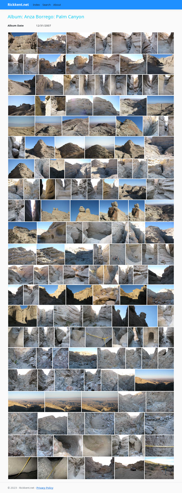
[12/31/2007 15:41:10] (44, 358)
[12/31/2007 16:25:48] (23, 468)
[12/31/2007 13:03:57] (80, 43)
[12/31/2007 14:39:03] (159, 232)
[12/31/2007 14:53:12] (56, 274)
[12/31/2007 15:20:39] (22, 316)
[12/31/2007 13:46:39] (69, 148)
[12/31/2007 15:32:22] (98, 337)
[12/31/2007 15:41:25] (60, 358)
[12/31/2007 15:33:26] (135, 337)
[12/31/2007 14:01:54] (31, 189)
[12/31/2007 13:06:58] (31, 64)
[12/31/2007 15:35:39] (150, 337)
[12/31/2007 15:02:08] (111, 274)
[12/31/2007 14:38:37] (137, 232)
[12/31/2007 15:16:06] (133, 295)
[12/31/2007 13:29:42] (75, 126)
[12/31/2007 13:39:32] (16, 148)
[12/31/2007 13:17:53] (118, 85)
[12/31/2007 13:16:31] (71, 85)
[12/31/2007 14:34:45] (22, 232)
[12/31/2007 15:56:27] (160, 402)
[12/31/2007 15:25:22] (143, 316)
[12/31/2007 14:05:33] (63, 189)
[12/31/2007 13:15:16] (49, 85)
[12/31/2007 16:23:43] (137, 446)
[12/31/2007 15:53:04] (92, 380)
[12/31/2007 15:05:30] (31, 295)
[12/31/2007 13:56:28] (125, 169)
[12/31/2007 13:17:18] (87, 85)
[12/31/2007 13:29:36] (48, 126)
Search (46, 4)
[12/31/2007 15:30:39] (62, 337)
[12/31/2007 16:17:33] (68, 446)
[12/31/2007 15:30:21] (46, 337)
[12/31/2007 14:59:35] (96, 274)
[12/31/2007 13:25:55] (58, 106)
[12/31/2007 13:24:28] (42, 106)
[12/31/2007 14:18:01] (16, 210)
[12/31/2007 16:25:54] (52, 468)
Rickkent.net (18, 4)
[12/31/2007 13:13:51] (160, 64)
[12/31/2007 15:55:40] (154, 380)
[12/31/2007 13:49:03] (159, 148)
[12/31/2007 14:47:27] (117, 254)
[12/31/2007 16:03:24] (22, 446)
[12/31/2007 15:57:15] (52, 424)
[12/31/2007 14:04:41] (47, 189)
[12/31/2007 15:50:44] (22, 380)
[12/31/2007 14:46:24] (101, 254)
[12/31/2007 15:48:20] (166, 358)
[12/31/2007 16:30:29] (76, 468)
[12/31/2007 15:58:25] (76, 424)
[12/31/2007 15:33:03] (120, 337)
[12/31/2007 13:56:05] (78, 169)
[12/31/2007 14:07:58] (95, 189)
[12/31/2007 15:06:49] (52, 295)
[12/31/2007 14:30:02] (159, 210)
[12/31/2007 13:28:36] (106, 106)
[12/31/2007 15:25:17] (120, 316)
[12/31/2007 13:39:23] (166, 126)
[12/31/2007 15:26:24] (15, 337)
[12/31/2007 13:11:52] (133, 64)
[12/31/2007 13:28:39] (133, 106)
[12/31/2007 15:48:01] (133, 358)
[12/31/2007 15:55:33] (126, 380)
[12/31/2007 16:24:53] (159, 446)
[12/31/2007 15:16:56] (160, 295)
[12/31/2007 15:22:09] (45, 316)
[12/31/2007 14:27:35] (84, 210)
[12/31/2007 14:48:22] (133, 254)
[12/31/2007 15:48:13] (150, 358)
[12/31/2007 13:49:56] (21, 169)
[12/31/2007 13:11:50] (106, 64)
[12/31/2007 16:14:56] (45, 446)
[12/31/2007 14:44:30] (79, 254)
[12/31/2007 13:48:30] (129, 148)
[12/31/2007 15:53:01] (69, 380)
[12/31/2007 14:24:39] (55, 210)
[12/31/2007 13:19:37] (166, 85)
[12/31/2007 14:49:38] (150, 254)
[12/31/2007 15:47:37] (111, 358)
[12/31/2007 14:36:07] (74, 232)
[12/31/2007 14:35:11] (51, 232)
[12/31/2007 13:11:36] (79, 64)
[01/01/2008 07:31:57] (159, 468)
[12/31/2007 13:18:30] (134, 85)
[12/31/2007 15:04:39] (161, 274)
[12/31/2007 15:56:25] (132, 402)
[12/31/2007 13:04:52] (166, 43)
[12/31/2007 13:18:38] (150, 85)
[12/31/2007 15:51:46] (46, 380)
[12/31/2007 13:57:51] (15, 189)
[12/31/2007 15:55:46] (26, 402)
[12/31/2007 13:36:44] (150, 126)
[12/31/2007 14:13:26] (132, 189)
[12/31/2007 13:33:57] (129, 126)
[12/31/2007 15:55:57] (100, 402)
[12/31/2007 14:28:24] (137, 210)
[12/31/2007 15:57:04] (23, 424)
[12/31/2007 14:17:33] (160, 189)
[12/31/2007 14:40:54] (51, 254)
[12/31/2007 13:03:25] (51, 43)
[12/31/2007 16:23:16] (120, 446)
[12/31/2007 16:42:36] (99, 468)
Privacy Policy (44, 487)
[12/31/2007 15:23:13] (97, 316)
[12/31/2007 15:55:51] (63, 402)
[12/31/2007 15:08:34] (79, 295)
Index (36, 4)
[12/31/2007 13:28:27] (79, 106)
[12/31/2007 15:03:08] (126, 274)
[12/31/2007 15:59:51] (159, 424)
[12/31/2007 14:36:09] (97, 232)
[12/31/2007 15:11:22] (106, 295)
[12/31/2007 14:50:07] (166, 254)
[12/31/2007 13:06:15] (15, 64)
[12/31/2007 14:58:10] (76, 274)
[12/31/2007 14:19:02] (33, 210)
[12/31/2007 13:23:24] (21, 106)
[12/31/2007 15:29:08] (31, 337)
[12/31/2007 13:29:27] (160, 106)
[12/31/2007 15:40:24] (22, 358)
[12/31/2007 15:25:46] (166, 316)
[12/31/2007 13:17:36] (103, 85)
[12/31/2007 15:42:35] (83, 358)
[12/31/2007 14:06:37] (79, 189)
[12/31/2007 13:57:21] (140, 169)
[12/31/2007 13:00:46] (22, 43)
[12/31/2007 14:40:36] (22, 254)
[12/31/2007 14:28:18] (114, 210)
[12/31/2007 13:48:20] (99, 148)
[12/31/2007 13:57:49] (161, 169)
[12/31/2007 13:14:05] (21, 85)
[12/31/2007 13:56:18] (104, 169)
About (57, 4)
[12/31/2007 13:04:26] (149, 43)
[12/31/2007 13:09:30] (52, 64)
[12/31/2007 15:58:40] (99, 424)
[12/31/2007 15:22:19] (68, 316)
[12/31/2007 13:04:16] (126, 43)
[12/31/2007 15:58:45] (129, 424)
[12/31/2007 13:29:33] (21, 126)
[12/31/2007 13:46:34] (40, 148)
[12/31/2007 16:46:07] (129, 468)
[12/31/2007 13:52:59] (57, 169)
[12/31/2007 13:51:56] (42, 169)
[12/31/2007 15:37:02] (166, 337)
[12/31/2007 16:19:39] (97, 446)
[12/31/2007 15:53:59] (109, 380)
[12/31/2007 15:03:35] (140, 274)
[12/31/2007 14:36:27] (120, 232)
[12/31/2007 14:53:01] (20, 274)
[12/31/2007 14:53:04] (41, 274)
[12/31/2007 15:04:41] (15, 295)
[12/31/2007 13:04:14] (104, 43)
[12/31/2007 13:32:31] (102, 126)
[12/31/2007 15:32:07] (77, 337)
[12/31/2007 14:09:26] (110, 189)
